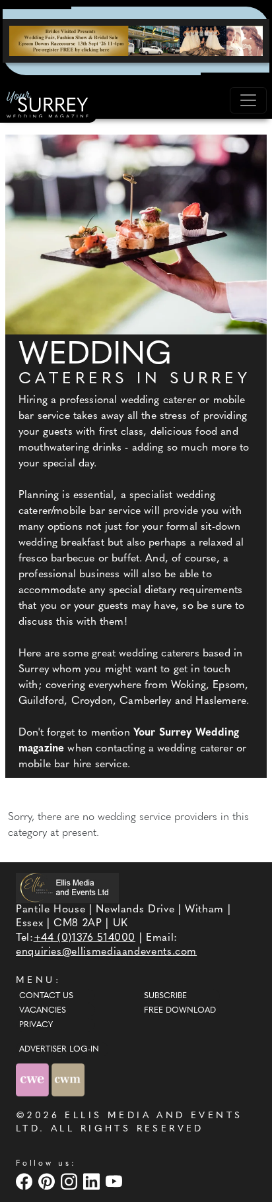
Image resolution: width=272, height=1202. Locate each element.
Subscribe (165, 996)
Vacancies (42, 1011)
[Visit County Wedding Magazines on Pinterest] (48, 1181)
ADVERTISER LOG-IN (59, 1050)
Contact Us (46, 996)
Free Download (180, 1011)
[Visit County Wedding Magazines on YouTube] (115, 1181)
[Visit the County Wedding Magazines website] (68, 1080)
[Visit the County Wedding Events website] (33, 1080)
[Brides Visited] (136, 41)
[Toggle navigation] (248, 100)
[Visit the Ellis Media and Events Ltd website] (67, 888)
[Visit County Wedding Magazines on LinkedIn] (93, 1181)
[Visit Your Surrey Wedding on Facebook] (26, 1181)
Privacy (36, 1025)
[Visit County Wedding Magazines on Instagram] (71, 1181)
